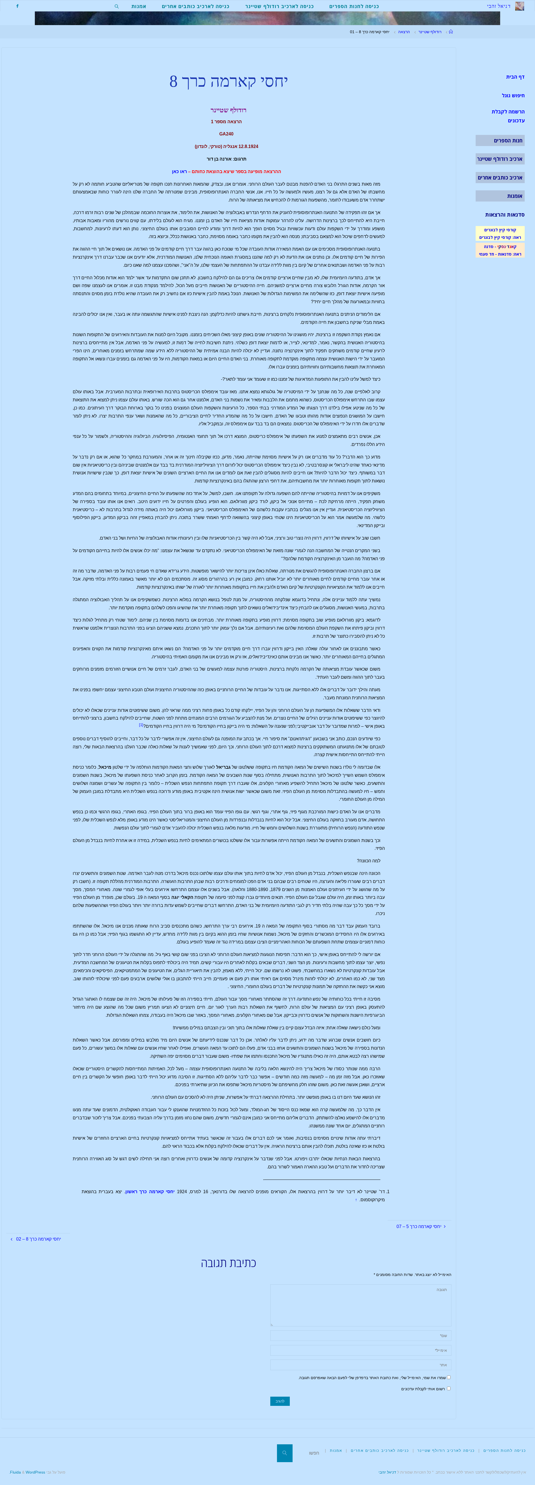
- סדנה (490, 246)
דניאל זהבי (387, 1472)
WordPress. (27, 1472)
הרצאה (404, 32)
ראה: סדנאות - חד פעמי (500, 254)
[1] (141, 725)
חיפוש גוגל (513, 95)
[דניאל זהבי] (519, 5)
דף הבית (515, 76)
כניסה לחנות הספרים (504, 1450)
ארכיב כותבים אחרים (500, 177)
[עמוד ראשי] (451, 32)
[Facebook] (17, 6)
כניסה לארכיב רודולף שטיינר (446, 1450)
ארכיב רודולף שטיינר (499, 159)
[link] (116, 5)
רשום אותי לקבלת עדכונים (423, 1389)
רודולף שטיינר (430, 32)
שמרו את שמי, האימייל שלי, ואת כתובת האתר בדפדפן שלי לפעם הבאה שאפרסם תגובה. (372, 1377)
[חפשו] (285, 1453)
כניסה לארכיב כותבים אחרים (380, 1450)
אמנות (336, 1450)
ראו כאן (179, 171)
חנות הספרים (508, 140)
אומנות (514, 196)
